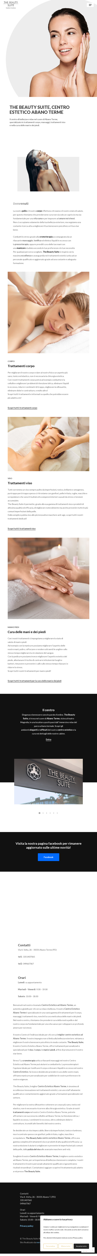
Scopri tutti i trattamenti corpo (22, 408)
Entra (48, 739)
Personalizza (50, 1246)
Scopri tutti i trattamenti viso (22, 528)
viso (31, 1049)
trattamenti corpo (21, 1112)
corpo (38, 1049)
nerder (39, 1242)
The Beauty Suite (75, 1042)
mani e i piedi (49, 1049)
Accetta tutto (81, 1246)
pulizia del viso (34, 1149)
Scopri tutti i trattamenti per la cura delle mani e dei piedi (34, 681)
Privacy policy (78, 1238)
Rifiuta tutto (65, 1246)
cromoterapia (29, 1060)
